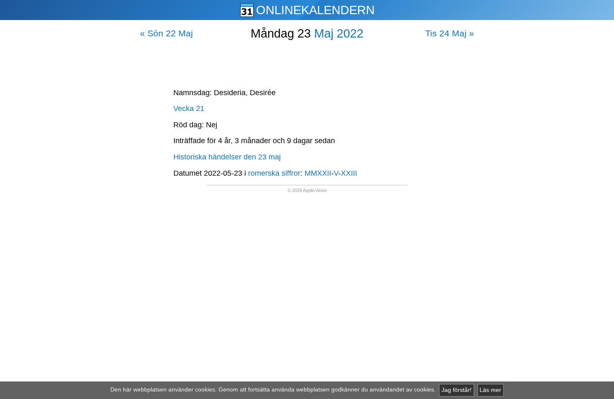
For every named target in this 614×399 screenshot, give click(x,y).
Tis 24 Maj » (449, 33)
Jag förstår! (456, 390)
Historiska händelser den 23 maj (227, 157)
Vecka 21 (188, 108)
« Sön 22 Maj (166, 33)
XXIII (349, 173)
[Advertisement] (307, 62)
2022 (350, 33)
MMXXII (317, 173)
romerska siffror (274, 173)
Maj (323, 33)
